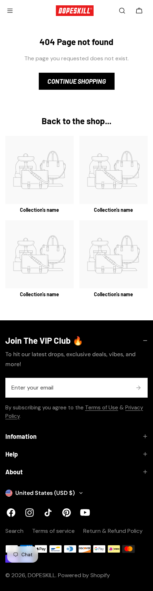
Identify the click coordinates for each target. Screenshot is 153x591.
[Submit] (138, 388)
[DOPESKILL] (75, 10)
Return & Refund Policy (113, 531)
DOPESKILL (42, 575)
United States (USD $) (45, 493)
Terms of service (53, 531)
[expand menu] (10, 10)
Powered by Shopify (84, 575)
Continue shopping (76, 81)
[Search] (122, 10)
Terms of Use (101, 407)
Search (14, 531)
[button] (139, 10)
